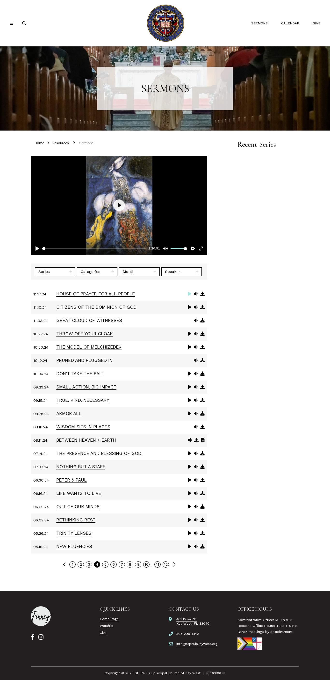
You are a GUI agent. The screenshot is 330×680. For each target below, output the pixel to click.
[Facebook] (33, 637)
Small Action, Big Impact (86, 386)
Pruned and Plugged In (84, 360)
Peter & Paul (71, 480)
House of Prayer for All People (95, 293)
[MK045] (41, 616)
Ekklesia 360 (215, 673)
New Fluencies (74, 546)
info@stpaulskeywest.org (196, 644)
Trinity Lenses (73, 533)
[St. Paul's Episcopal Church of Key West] (165, 23)
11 (157, 564)
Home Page (109, 619)
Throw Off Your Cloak (84, 333)
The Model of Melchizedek (89, 347)
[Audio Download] (202, 293)
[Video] (190, 293)
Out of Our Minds (78, 506)
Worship (106, 626)
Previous (64, 564)
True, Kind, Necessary (82, 400)
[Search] (24, 23)
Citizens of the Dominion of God (96, 307)
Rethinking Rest (75, 519)
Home (39, 143)
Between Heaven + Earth (86, 440)
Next (174, 564)
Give (316, 23)
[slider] (94, 248)
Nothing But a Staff (80, 466)
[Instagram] (40, 637)
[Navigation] (12, 23)
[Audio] (196, 293)
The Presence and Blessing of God (98, 453)
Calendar (290, 23)
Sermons (259, 23)
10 (146, 564)
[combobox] (55, 271)
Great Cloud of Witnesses (89, 320)
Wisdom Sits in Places (83, 426)
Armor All (68, 413)
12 (166, 564)
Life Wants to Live (78, 493)
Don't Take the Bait (79, 373)
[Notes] (203, 440)
